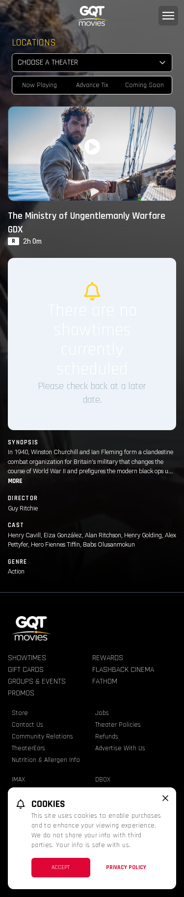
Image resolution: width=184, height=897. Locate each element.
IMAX (18, 779)
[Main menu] (168, 15)
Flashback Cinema (123, 670)
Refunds (106, 736)
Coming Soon (144, 85)
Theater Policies (118, 724)
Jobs (102, 713)
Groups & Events (37, 681)
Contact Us (27, 724)
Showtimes (27, 658)
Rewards (107, 658)
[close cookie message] (165, 798)
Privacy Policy (126, 867)
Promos (21, 693)
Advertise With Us (120, 748)
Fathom (104, 681)
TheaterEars (28, 748)
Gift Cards (26, 670)
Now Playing (39, 85)
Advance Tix (92, 85)
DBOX (102, 779)
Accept (61, 867)
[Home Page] (92, 16)
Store (20, 713)
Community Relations (42, 736)
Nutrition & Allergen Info (46, 760)
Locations (34, 42)
